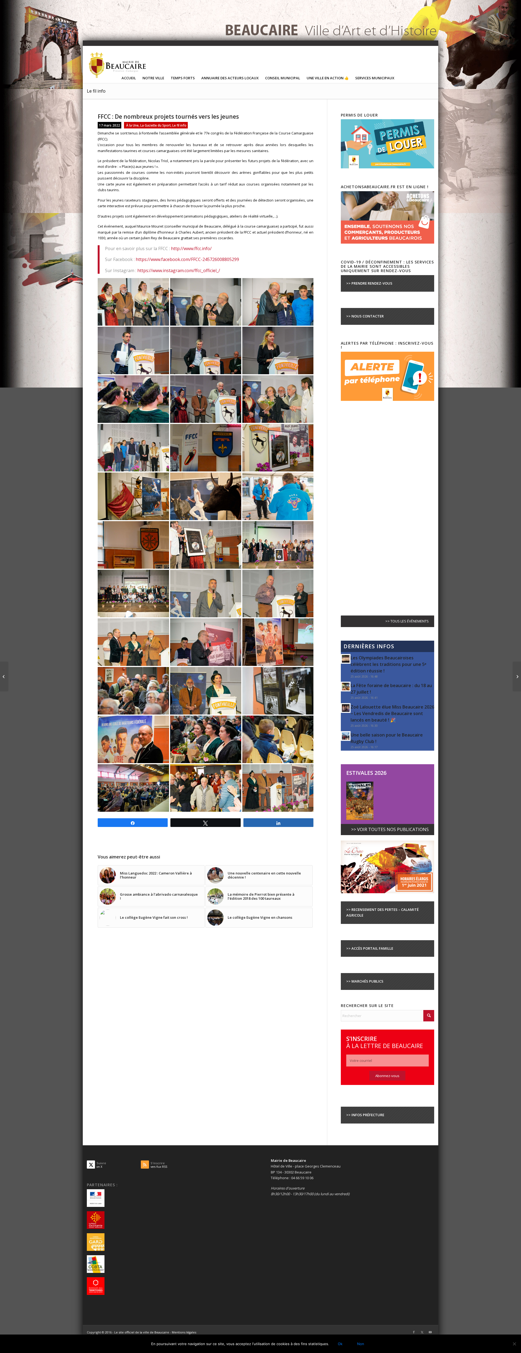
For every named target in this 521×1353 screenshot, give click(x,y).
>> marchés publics (364, 981)
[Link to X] (422, 1332)
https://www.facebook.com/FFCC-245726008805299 (187, 259)
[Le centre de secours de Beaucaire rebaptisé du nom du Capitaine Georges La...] (4, 676)
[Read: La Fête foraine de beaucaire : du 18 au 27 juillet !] (346, 686)
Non (360, 1344)
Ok (340, 1344)
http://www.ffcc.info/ (191, 248)
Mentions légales (184, 1332)
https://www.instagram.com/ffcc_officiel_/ (178, 270)
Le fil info (96, 91)
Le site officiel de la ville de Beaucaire (141, 1332)
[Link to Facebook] (414, 1332)
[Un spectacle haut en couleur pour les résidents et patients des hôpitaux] (517, 676)
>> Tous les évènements (407, 621)
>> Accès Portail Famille (369, 948)
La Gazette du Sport (155, 125)
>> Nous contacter (365, 316)
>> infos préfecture (365, 1114)
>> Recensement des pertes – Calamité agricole (382, 912)
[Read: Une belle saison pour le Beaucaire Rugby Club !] (346, 736)
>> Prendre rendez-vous (369, 283)
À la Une (132, 125)
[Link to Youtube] (430, 1332)
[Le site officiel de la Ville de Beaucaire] (117, 64)
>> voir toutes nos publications (390, 829)
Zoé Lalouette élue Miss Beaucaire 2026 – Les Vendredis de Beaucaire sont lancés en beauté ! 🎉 (392, 713)
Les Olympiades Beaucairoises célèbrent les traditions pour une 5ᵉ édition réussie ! (388, 664)
